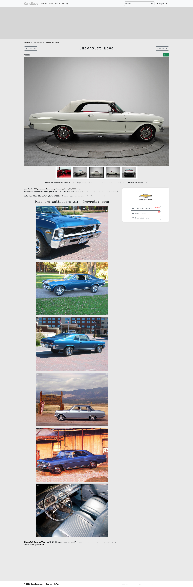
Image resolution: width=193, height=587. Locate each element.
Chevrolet (37, 43)
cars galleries (37, 544)
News (51, 3)
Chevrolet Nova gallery (35, 542)
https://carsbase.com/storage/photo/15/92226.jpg (57, 189)
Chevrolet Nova (52, 43)
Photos (44, 3)
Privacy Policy (53, 584)
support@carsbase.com (142, 584)
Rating (65, 3)
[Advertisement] (96, 23)
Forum (57, 3)
